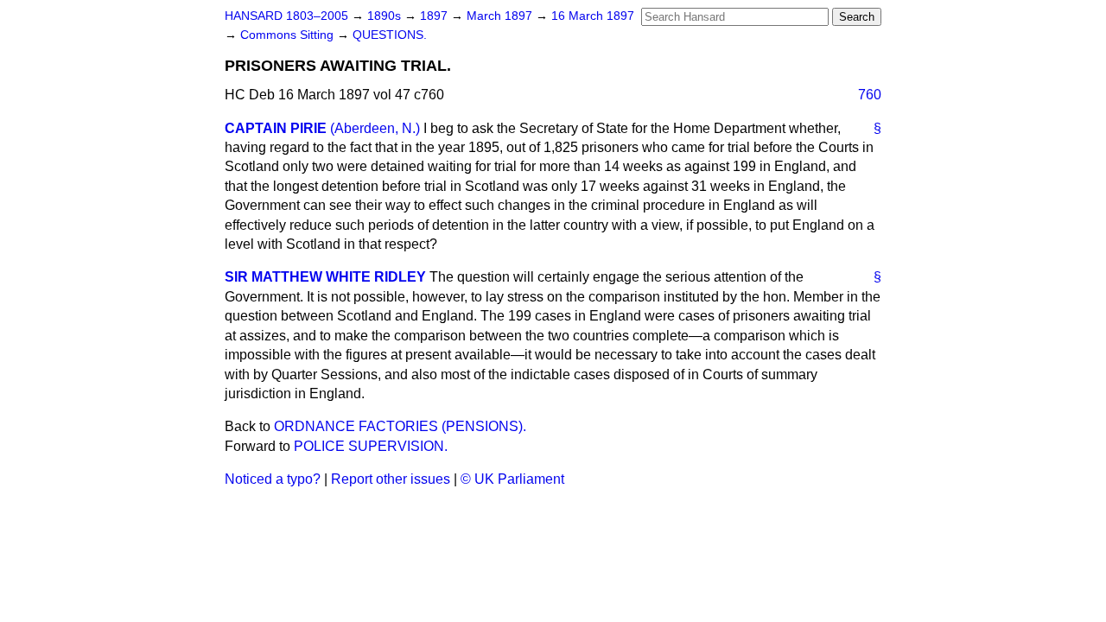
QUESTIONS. (390, 35)
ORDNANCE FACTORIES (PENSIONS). (400, 426)
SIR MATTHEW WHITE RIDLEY (325, 277)
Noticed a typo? (273, 479)
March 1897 (501, 16)
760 (869, 94)
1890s (385, 16)
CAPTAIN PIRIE (276, 128)
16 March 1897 (592, 16)
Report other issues (390, 479)
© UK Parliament (512, 479)
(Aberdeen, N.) (375, 128)
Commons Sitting (288, 35)
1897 (435, 16)
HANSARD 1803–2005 (286, 16)
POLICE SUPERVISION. (371, 446)
